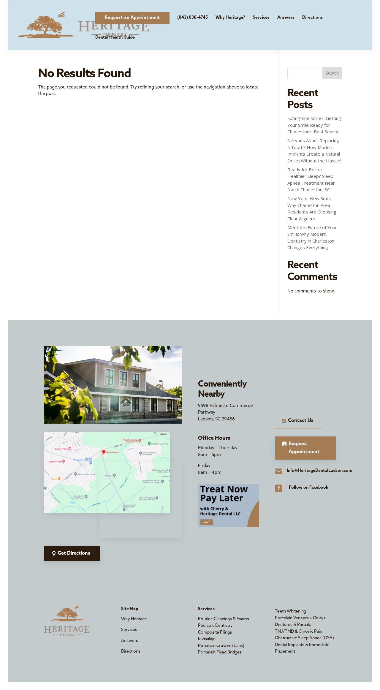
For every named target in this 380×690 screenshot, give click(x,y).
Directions (312, 17)
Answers (285, 17)
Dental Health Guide (115, 37)
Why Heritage (134, 619)
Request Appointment (304, 447)
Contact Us (301, 420)
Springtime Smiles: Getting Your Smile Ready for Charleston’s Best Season (314, 124)
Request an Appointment (132, 17)
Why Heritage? (230, 17)
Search (332, 73)
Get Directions (74, 553)
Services (261, 17)
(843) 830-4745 (192, 17)
